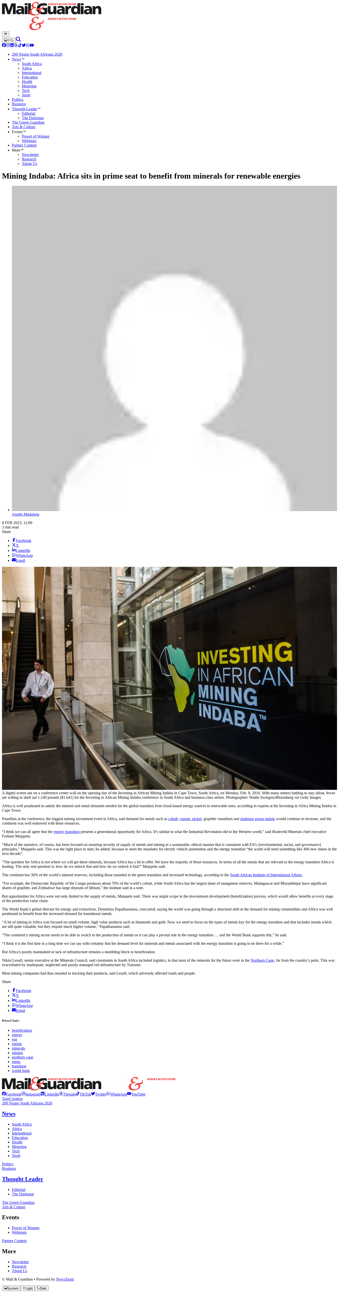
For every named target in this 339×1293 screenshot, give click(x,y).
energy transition (67, 832)
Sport (16, 1155)
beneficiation (22, 1030)
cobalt (173, 819)
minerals (18, 1048)
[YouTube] (32, 46)
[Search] (18, 40)
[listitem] (11, 1094)
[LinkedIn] (12, 46)
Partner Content (14, 1241)
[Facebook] (4, 46)
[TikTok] (20, 46)
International (22, 1133)
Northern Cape (262, 960)
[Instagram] (8, 46)
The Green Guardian (18, 1202)
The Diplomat (23, 1194)
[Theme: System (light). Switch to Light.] (9, 40)
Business (9, 1168)
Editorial (18, 1189)
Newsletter (20, 1262)
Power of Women (25, 1228)
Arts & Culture (13, 1207)
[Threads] (16, 46)
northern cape (22, 1057)
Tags (5, 1099)
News (8, 1113)
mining (17, 1053)
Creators (16, 1099)
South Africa (22, 1124)
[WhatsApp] (28, 46)
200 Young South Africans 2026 (27, 1103)
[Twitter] (24, 46)
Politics (7, 1164)
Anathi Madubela (25, 514)
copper (185, 819)
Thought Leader (22, 1179)
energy (17, 1035)
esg (14, 1039)
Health (17, 1142)
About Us (19, 1271)
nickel (196, 819)
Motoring (19, 1146)
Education (20, 1138)
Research (19, 1266)
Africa (17, 1129)
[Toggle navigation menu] (5, 34)
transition (19, 1066)
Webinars (19, 1232)
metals (17, 1044)
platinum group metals (257, 819)
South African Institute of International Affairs (266, 875)
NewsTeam (65, 1279)
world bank (21, 1070)
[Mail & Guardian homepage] (169, 16)
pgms (16, 1062)
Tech (16, 1151)
